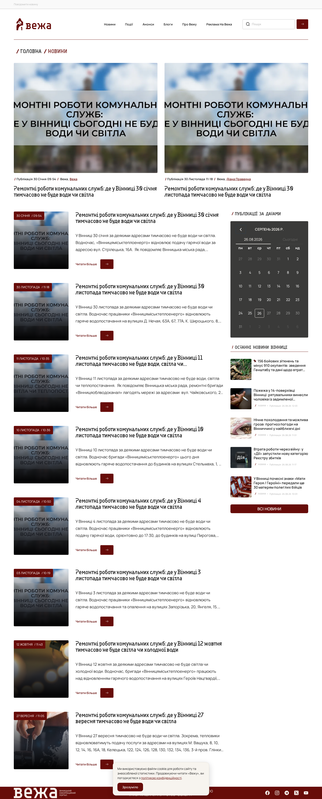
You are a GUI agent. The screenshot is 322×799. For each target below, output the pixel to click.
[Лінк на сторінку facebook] (267, 793)
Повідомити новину (26, 4)
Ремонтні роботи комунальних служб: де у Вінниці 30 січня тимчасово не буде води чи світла (85, 191)
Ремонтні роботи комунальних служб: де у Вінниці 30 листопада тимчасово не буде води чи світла (229, 191)
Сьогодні (290, 239)
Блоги (168, 24)
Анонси (148, 24)
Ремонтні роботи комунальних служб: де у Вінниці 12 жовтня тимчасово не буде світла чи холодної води (149, 646)
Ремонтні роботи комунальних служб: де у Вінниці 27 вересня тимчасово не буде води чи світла (140, 717)
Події (129, 24)
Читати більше (86, 264)
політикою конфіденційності (161, 778)
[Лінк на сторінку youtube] (306, 793)
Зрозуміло (130, 787)
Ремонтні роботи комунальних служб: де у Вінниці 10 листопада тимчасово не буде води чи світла (139, 432)
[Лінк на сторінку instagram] (277, 793)
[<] (241, 229)
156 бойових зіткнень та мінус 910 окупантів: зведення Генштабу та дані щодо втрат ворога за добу (280, 365)
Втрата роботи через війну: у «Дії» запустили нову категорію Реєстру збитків (281, 453)
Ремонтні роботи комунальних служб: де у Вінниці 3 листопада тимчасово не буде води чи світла (138, 575)
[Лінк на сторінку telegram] (287, 793)
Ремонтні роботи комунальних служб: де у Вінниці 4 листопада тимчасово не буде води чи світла (138, 503)
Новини (109, 24)
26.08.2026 (253, 239)
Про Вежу (189, 24)
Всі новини (269, 508)
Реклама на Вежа (219, 24)
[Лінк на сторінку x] (296, 793)
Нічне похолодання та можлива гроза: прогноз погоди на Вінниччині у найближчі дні (281, 424)
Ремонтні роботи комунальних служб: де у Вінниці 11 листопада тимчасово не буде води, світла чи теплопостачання (139, 363)
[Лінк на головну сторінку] (34, 24)
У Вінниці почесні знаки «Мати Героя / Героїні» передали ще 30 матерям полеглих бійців (279, 483)
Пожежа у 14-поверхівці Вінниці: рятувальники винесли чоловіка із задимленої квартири (281, 397)
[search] (302, 24)
